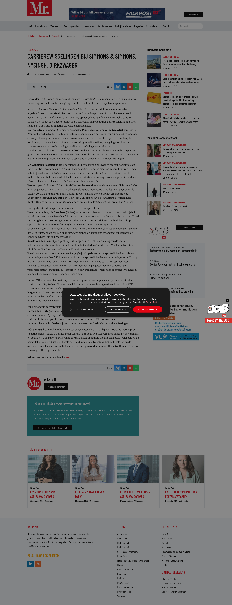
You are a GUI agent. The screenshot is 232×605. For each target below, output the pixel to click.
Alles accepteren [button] (147, 309)
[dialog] (116, 302)
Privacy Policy (152, 302)
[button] (81, 309)
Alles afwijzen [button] (118, 309)
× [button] (165, 291)
